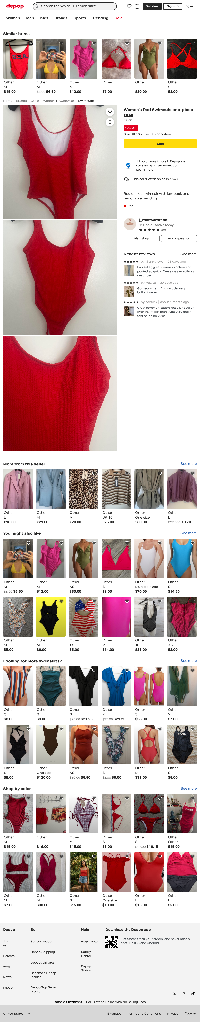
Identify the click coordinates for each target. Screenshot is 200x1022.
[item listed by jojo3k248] (83, 617)
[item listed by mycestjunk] (51, 617)
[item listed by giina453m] (149, 686)
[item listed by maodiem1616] (182, 617)
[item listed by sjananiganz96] (116, 558)
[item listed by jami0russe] (116, 617)
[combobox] (75, 6)
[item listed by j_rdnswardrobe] (18, 489)
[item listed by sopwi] (83, 744)
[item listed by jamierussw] (149, 872)
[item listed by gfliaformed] (83, 558)
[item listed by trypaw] (182, 744)
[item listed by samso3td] (51, 744)
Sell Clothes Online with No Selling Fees (116, 1002)
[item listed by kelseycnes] (149, 558)
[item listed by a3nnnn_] (18, 872)
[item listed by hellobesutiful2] (149, 744)
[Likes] (129, 6)
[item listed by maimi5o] (116, 872)
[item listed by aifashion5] (116, 744)
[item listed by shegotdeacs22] (116, 686)
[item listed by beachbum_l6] (182, 558)
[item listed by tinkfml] (51, 558)
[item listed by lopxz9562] (116, 814)
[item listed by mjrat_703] (18, 617)
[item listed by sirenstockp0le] (182, 814)
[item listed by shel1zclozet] (18, 814)
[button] (168, 230)
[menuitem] (13, 18)
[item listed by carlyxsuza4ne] (18, 558)
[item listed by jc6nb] (18, 744)
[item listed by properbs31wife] (18, 686)
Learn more (144, 169)
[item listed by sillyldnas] (182, 686)
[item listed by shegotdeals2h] (83, 686)
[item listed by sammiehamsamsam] (149, 617)
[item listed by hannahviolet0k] (51, 686)
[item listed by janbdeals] (51, 872)
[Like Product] (28, 43)
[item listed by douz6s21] (182, 872)
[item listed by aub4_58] (149, 814)
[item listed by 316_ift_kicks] (83, 814)
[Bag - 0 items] (137, 6)
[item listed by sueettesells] (83, 872)
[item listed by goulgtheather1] (51, 814)
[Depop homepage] (15, 6)
